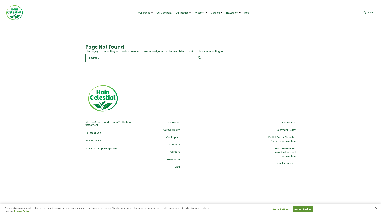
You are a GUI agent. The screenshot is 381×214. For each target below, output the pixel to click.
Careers (215, 12)
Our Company (164, 12)
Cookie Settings (286, 163)
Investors (200, 12)
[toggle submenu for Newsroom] (240, 12)
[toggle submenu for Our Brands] (152, 12)
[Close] (376, 208)
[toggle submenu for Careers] (221, 12)
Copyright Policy (286, 130)
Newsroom (232, 12)
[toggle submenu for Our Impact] (190, 12)
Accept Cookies (303, 209)
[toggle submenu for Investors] (206, 12)
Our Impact (182, 12)
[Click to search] (199, 58)
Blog (246, 12)
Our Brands (144, 12)
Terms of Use (93, 132)
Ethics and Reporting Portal (101, 148)
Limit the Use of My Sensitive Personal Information (285, 152)
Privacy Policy (93, 140)
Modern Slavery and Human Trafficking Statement (108, 123)
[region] (190, 209)
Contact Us (289, 122)
